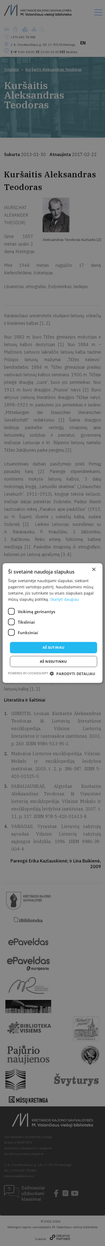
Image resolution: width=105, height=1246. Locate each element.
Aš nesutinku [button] (53, 661)
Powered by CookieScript (28, 673)
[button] (72, 673)
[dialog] (52, 623)
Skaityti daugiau (64, 599)
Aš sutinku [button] (54, 647)
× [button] (94, 569)
